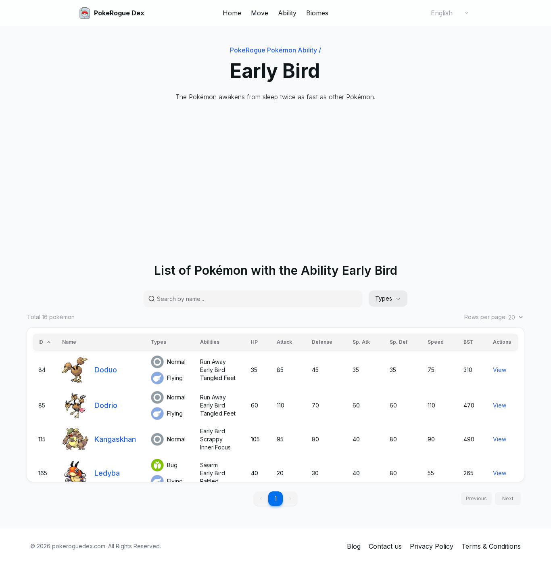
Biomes (317, 13)
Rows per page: (485, 316)
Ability (287, 13)
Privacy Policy (431, 546)
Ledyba (107, 473)
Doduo (105, 370)
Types (383, 298)
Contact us (385, 546)
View (499, 369)
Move (259, 13)
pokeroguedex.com (78, 546)
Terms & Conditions (491, 546)
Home (232, 13)
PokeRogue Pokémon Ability (275, 50)
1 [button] (276, 498)
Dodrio (105, 405)
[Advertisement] (269, 169)
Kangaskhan (115, 439)
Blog (354, 546)
